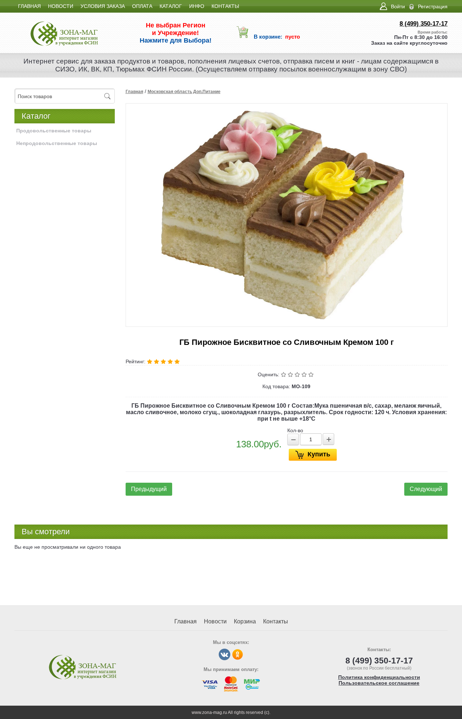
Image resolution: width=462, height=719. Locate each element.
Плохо (291, 374)
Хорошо (304, 374)
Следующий (426, 489)
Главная (134, 91)
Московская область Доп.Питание (184, 91)
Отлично (311, 374)
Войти (398, 6)
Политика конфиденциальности (379, 677)
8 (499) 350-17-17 (424, 23)
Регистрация (433, 6)
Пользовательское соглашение (379, 683)
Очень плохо (284, 374)
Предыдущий (149, 489)
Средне (298, 374)
